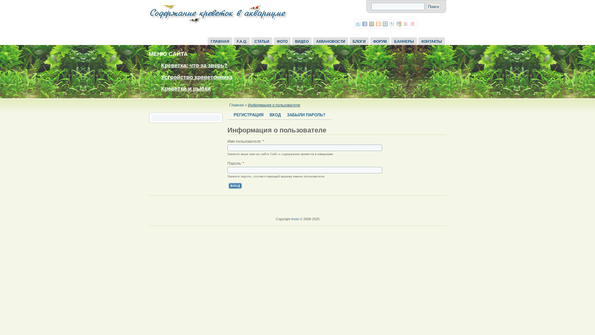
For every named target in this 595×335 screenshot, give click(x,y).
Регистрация (248, 115)
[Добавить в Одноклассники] (378, 23)
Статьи (261, 41)
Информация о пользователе (274, 105)
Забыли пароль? (306, 115)
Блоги (359, 41)
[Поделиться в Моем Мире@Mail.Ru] (371, 23)
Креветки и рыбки (186, 89)
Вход (275, 115)
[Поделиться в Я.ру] (412, 23)
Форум (380, 41)
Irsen (295, 219)
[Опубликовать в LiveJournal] (392, 23)
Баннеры (404, 41)
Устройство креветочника (196, 77)
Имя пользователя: (245, 141)
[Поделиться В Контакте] (385, 23)
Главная (220, 41)
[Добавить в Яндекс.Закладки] (405, 23)
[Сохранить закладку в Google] (398, 23)
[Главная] (218, 24)
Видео (302, 41)
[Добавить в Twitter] (357, 23)
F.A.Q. (242, 41)
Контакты (431, 41)
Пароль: (235, 163)
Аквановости (330, 41)
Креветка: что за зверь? (194, 65)
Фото (282, 41)
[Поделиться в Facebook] (364, 23)
